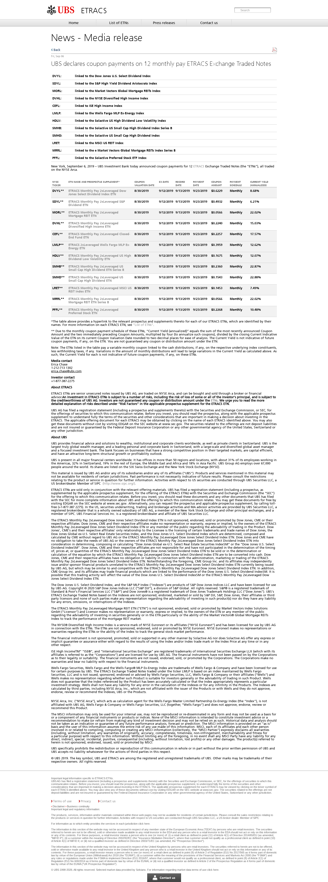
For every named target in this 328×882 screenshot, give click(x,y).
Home (74, 23)
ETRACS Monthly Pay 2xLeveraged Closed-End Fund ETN (99, 235)
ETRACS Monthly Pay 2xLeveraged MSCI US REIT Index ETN (100, 289)
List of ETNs (118, 23)
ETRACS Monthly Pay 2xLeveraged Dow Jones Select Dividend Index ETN (97, 192)
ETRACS (198, 166)
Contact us (209, 23)
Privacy (86, 801)
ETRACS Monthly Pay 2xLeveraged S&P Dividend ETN (96, 203)
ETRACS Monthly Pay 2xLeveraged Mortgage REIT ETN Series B (93, 300)
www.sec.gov (210, 789)
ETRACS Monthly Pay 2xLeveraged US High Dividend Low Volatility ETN (99, 257)
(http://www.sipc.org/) (119, 483)
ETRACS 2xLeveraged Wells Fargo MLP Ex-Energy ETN (99, 246)
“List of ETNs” (143, 325)
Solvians (141, 869)
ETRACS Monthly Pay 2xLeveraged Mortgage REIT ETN (93, 214)
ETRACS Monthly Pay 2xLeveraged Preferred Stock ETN (93, 311)
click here (144, 823)
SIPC (256, 817)
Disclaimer (59, 806)
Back (57, 50)
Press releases (164, 23)
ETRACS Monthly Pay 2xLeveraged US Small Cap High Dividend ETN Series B (96, 268)
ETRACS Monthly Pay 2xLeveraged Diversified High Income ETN (93, 224)
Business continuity (78, 806)
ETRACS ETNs (104, 778)
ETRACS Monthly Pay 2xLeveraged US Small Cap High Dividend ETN (95, 278)
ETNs (214, 400)
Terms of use (62, 801)
